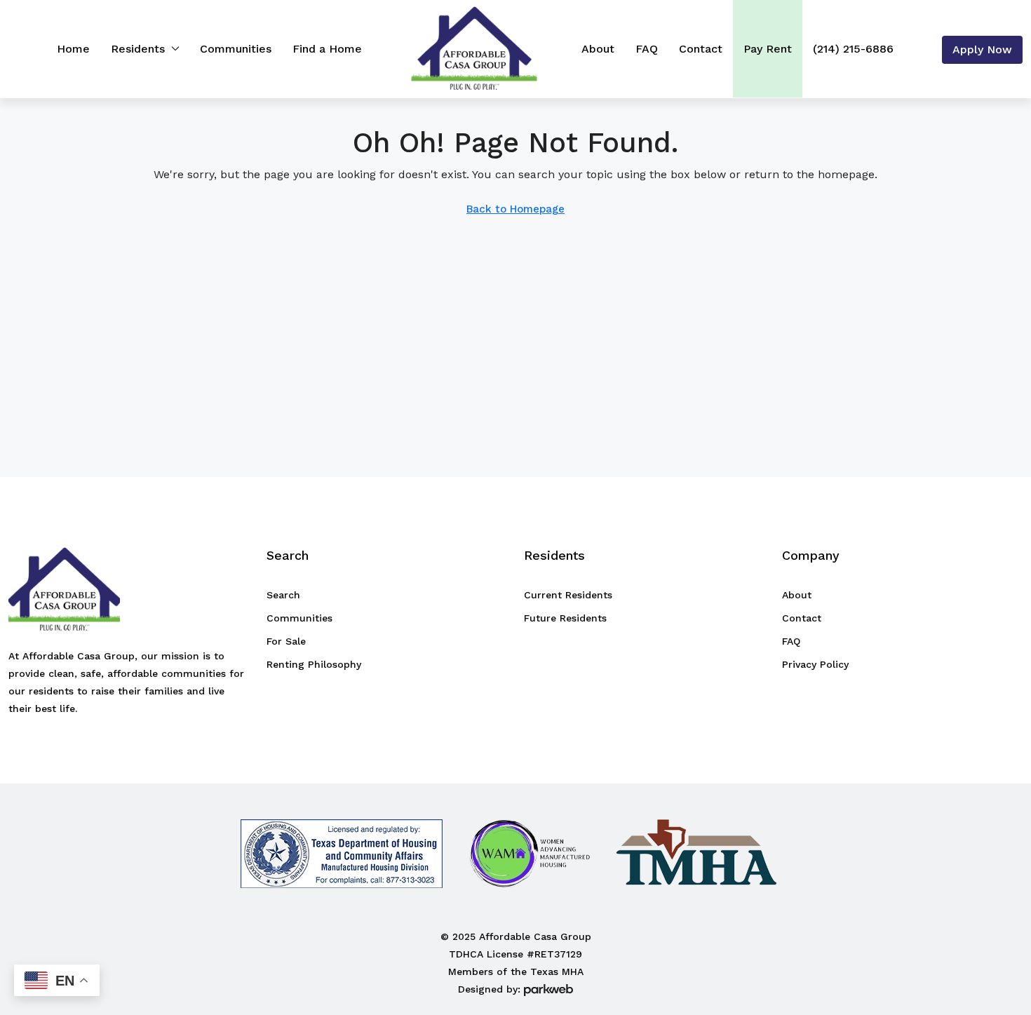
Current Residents (568, 594)
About (597, 48)
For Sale (286, 641)
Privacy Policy (815, 664)
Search (283, 594)
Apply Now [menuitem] (982, 49)
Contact (700, 48)
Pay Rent (767, 48)
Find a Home (327, 48)
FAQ (646, 48)
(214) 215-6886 (853, 48)
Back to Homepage (515, 209)
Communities (235, 48)
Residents (138, 48)
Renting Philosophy (314, 664)
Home (73, 48)
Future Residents (565, 618)
